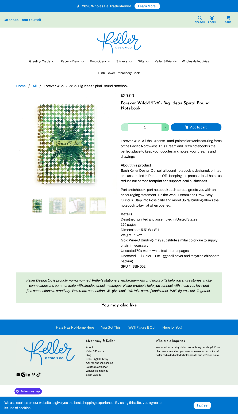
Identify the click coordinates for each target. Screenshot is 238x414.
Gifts (141, 61)
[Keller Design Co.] (119, 42)
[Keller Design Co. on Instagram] (23, 375)
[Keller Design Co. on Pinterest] (33, 375)
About (89, 347)
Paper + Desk (70, 61)
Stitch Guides (93, 374)
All (35, 86)
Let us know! (212, 351)
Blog (88, 355)
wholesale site (189, 355)
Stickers (121, 61)
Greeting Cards (39, 61)
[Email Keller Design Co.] (18, 375)
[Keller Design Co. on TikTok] (38, 375)
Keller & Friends (166, 61)
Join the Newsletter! (97, 367)
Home (21, 86)
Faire (216, 355)
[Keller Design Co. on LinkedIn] (28, 375)
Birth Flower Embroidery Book (119, 73)
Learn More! (147, 6)
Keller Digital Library (97, 359)
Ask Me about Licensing (99, 363)
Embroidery (98, 61)
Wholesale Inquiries (195, 61)
